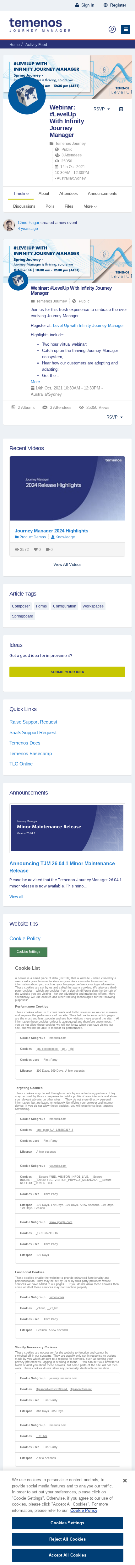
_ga (63, 1048)
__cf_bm (41, 1436)
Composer (21, 606)
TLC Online (21, 763)
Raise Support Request (33, 721)
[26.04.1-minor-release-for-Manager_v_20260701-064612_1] (67, 828)
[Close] (125, 1480)
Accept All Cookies (67, 1555)
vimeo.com (56, 1297)
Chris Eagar (28, 222)
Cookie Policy (24, 938)
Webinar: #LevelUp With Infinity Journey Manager (67, 121)
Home (14, 45)
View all (16, 896)
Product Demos (32, 537)
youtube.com (58, 1165)
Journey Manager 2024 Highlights (51, 530)
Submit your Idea (67, 672)
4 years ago (28, 228)
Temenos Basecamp (30, 753)
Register (117, 5)
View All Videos (67, 564)
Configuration (64, 606)
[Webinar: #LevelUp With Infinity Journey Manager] (18, 281)
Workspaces (93, 606)
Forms (41, 606)
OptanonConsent (81, 1389)
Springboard (22, 616)
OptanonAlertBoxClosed (52, 1389)
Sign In (86, 5)
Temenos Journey (69, 143)
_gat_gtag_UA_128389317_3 (54, 1129)
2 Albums (25, 407)
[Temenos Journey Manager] (39, 27)
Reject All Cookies (67, 1539)
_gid (70, 1048)
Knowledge (65, 537)
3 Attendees (71, 155)
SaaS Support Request (33, 732)
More (35, 381)
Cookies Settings (28, 952)
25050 (65, 161)
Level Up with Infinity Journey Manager (88, 325)
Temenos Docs (24, 742)
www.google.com (60, 1222)
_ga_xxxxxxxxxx (47, 1048)
